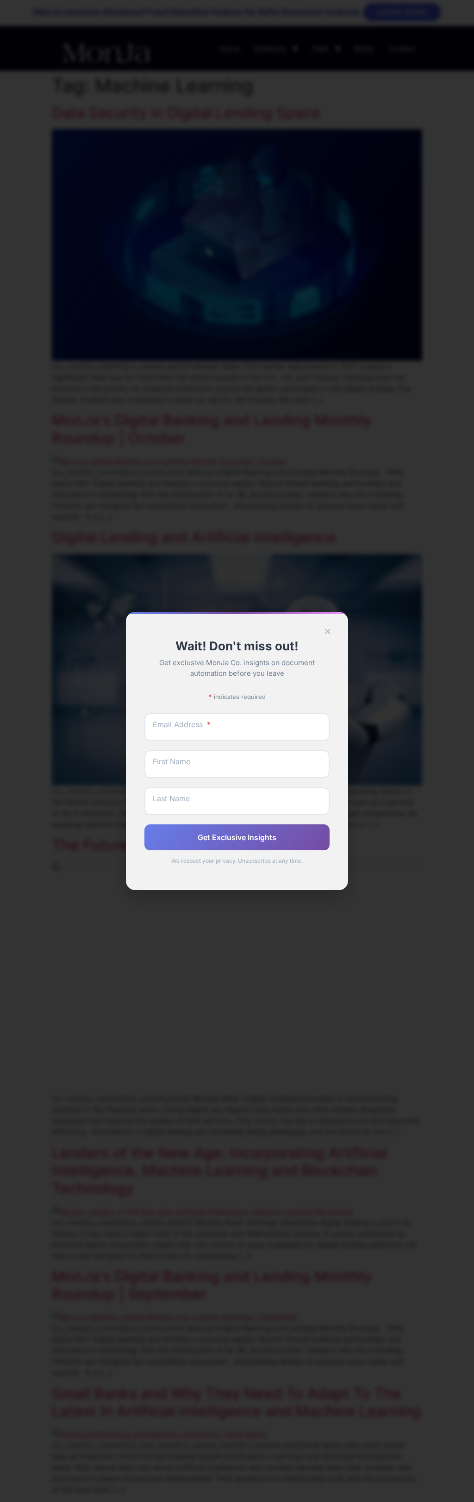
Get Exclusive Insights (237, 837)
